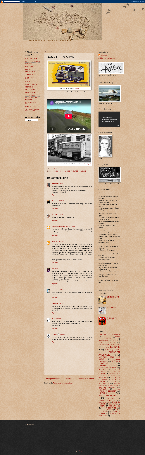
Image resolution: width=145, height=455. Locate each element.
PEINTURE (103, 393)
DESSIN (55, 171)
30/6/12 (62, 334)
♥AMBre (54, 334)
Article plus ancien (86, 379)
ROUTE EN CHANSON (104, 402)
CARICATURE (113, 347)
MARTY (27, 82)
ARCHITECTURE (104, 340)
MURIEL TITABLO (31, 84)
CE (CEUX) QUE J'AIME (112, 350)
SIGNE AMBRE (114, 406)
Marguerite (55, 201)
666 (53, 268)
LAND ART (113, 381)
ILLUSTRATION (115, 377)
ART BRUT (115, 340)
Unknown (104, 55)
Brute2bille (76, 88)
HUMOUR (102, 377)
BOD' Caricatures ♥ (31, 58)
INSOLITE (104, 379)
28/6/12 (62, 183)
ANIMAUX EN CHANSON (109, 335)
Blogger (81, 451)
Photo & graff (87, 164)
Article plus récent (52, 379)
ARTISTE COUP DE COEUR (108, 342)
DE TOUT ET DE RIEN (32, 61)
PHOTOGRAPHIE (64, 171)
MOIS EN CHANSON (107, 387)
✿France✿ (55, 183)
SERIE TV (102, 406)
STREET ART (102, 410)
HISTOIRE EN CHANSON (109, 375)
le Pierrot (55, 303)
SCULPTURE (113, 404)
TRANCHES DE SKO (32, 95)
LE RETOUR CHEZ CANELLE (31, 78)
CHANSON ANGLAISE (109, 353)
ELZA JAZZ (28, 64)
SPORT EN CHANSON (110, 408)
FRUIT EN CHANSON (114, 373)
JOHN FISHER (29, 74)
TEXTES (110, 410)
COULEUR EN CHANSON (107, 368)
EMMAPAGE (29, 66)
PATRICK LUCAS (30, 92)
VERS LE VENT (30, 106)
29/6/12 (62, 290)
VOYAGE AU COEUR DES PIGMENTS (32, 110)
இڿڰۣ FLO (55, 214)
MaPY (54, 319)
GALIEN (27, 69)
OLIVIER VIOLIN (30, 90)
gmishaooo (55, 290)
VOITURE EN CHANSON (78, 171)
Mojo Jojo (55, 242)
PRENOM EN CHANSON (107, 400)
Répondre (55, 195)
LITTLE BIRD (111, 307)
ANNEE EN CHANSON (107, 337)
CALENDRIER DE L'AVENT (109, 344)
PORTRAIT (110, 398)
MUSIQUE (102, 389)
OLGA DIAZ (29, 87)
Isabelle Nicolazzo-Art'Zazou (61, 226)
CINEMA (103, 365)
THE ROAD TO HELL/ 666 (112, 318)
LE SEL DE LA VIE (113, 297)
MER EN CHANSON (112, 385)
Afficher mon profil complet (107, 58)
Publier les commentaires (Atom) (63, 383)
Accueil (69, 379)
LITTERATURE (104, 383)
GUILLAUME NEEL (31, 72)
